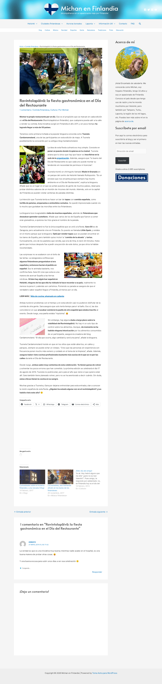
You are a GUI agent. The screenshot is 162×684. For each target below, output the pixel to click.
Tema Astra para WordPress (104, 673)
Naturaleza (91, 30)
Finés (111, 30)
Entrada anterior (22, 512)
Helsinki (31, 23)
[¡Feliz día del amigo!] (90, 480)
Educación (120, 30)
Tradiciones (102, 30)
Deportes (73, 30)
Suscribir (122, 160)
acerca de (129, 121)
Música (55, 30)
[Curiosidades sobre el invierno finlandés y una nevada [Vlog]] (32, 477)
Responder (97, 572)
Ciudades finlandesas (50, 23)
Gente (82, 30)
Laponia (89, 23)
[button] (36, 23)
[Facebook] (145, 9)
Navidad (64, 30)
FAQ (132, 23)
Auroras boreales (74, 23)
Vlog (40, 30)
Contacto (123, 23)
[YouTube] (156, 9)
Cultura (47, 30)
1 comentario (25, 110)
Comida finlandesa (41, 110)
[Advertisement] (61, 431)
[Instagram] (152, 9)
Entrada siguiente (99, 512)
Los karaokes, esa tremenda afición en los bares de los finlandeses (59, 487)
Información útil (106, 23)
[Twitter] (148, 9)
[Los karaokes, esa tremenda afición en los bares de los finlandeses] (60, 477)
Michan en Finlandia (89, 8)
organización (63, 158)
